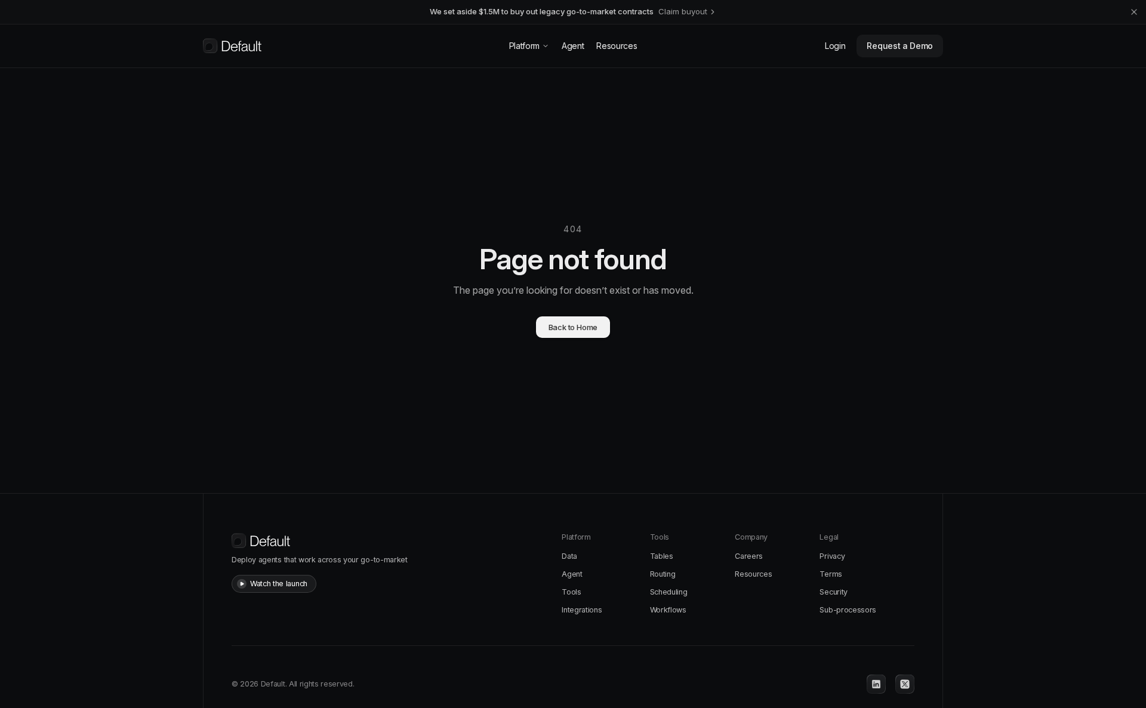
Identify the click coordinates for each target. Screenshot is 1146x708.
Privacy (832, 556)
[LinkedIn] (876, 684)
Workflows (668, 609)
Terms (831, 574)
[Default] (232, 46)
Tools (571, 591)
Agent (573, 46)
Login (835, 46)
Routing (663, 574)
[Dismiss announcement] (1134, 12)
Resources (616, 46)
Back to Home (573, 327)
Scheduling (669, 591)
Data (569, 556)
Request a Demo (900, 46)
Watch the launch (278, 583)
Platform (524, 46)
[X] (904, 684)
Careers (749, 556)
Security (833, 591)
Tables (661, 556)
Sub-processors (848, 609)
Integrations (582, 609)
